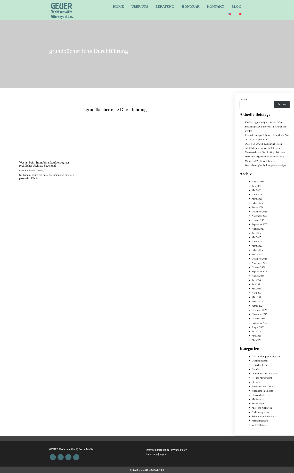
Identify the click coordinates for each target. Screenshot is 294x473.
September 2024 (259, 271)
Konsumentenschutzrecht (264, 386)
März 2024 (257, 297)
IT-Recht (256, 382)
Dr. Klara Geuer (28, 170)
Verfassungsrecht (260, 420)
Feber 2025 (257, 250)
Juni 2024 (256, 284)
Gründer (256, 369)
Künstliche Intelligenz (262, 391)
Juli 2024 (256, 280)
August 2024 (258, 276)
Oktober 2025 (258, 220)
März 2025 (257, 246)
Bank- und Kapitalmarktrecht (266, 356)
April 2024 (257, 293)
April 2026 (257, 194)
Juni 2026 (256, 186)
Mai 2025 (256, 237)
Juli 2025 (256, 233)
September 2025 (259, 224)
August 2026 (258, 181)
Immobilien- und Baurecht (264, 373)
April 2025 (257, 241)
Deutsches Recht (259, 365)
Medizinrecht (258, 403)
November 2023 (259, 314)
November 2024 (259, 263)
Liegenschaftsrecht (261, 395)
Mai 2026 (256, 190)
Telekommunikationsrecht (264, 416)
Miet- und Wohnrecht (262, 408)
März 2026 (257, 198)
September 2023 (259, 323)
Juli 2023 (256, 331)
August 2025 (258, 229)
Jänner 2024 (257, 306)
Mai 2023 (256, 340)
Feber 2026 (257, 203)
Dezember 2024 (259, 258)
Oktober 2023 (258, 318)
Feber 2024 (257, 301)
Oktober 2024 (258, 267)
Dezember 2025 (259, 211)
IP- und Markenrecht (262, 378)
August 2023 (258, 327)
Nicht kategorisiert (261, 412)
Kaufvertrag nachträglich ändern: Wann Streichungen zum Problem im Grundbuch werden (265, 126)
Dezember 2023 (259, 310)
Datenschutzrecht (260, 360)
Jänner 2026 (257, 207)
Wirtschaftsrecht (259, 425)
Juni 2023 (256, 335)
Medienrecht (258, 399)
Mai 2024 (256, 288)
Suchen (244, 99)
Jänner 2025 (257, 254)
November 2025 (259, 216)
